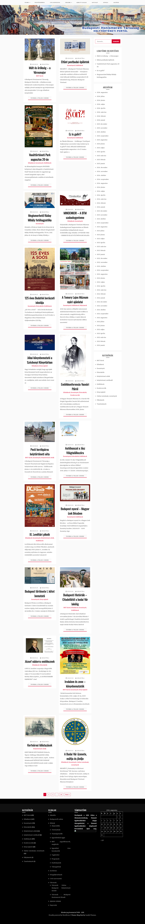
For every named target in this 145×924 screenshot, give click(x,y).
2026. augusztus (102, 92)
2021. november (102, 306)
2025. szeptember (102, 136)
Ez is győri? (75, 134)
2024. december (102, 167)
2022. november (102, 262)
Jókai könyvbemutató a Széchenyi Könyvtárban (39, 359)
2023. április (101, 242)
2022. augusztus (102, 274)
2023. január (101, 254)
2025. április (101, 152)
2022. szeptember (103, 270)
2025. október (101, 132)
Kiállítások (79, 65)
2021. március (101, 337)
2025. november (102, 128)
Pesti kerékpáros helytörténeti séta (40, 451)
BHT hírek (39, 76)
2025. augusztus (102, 140)
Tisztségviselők (57, 834)
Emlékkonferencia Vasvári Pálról (75, 386)
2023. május (101, 238)
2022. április (101, 286)
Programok (55, 859)
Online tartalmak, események (107, 396)
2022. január (101, 298)
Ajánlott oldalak (81, 2)
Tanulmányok (101, 404)
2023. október (101, 219)
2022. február (101, 294)
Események (71, 65)
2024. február (101, 203)
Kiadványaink (56, 863)
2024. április (101, 195)
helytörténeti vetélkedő (105, 380)
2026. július (101, 96)
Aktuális (105, 2)
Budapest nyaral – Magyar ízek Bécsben (75, 510)
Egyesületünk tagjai (58, 838)
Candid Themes (90, 915)
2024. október (101, 175)
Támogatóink (56, 867)
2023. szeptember (102, 223)
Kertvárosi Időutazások (39, 745)
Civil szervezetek (55, 2)
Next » (67, 794)
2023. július (100, 231)
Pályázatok (83, 305)
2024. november (102, 171)
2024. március (101, 199)
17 (101, 828)
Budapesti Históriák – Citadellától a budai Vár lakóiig (75, 599)
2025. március (101, 155)
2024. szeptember (103, 179)
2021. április (101, 333)
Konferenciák (75, 395)
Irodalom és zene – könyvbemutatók (75, 683)
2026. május (101, 104)
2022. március (101, 290)
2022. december (102, 258)
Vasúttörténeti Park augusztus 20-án (39, 157)
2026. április (101, 108)
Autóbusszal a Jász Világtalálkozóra (75, 450)
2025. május (101, 148)
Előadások (31, 163)
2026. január (101, 120)
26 (61, 794)
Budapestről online (56, 819)
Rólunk (27, 2)
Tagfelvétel (55, 855)
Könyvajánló (43, 366)
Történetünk (56, 830)
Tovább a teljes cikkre (40, 98)
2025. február (101, 159)
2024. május (101, 191)
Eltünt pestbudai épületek (75, 62)
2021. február (101, 341)
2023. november (102, 215)
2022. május (101, 282)
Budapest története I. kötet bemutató (40, 593)
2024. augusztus (102, 183)
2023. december (102, 211)
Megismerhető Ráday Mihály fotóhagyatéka (40, 217)
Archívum (116, 2)
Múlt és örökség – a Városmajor (40, 69)
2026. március (101, 112)
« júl (102, 840)
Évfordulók (40, 306)
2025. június (101, 144)
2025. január (101, 163)
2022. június (101, 278)
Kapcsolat (95, 2)
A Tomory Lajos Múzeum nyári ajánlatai (75, 299)
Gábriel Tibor (45, 64)
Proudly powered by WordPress (59, 915)
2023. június (101, 234)
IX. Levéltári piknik (40, 534)
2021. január (101, 345)
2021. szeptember (102, 314)
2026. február (101, 116)
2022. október (101, 266)
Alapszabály (56, 826)
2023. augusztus (102, 227)
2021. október (101, 310)
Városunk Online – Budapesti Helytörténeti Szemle (61, 887)
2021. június (101, 325)
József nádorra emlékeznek (40, 661)
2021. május (101, 329)
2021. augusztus (102, 317)
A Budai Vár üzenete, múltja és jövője (75, 756)
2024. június (101, 187)
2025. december (102, 124)
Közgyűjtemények (40, 2)
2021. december (102, 302)
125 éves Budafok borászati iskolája (40, 300)
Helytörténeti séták (47, 457)
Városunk (67, 2)
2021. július (100, 321)
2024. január (101, 207)
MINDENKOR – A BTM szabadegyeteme (75, 215)
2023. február (101, 250)
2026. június (101, 100)
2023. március (101, 246)
